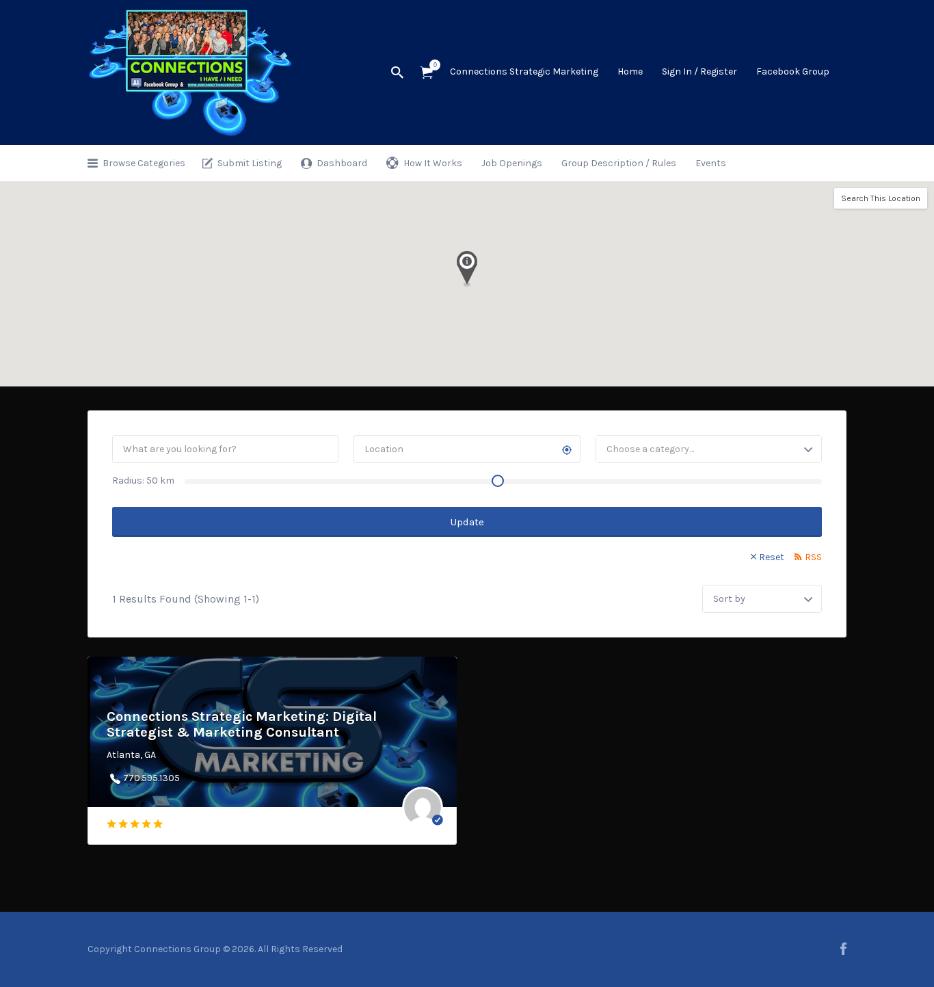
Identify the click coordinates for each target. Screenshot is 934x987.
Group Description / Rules (618, 163)
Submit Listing (249, 163)
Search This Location (880, 198)
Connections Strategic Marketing (524, 71)
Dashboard (342, 163)
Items (427, 73)
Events (710, 163)
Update (467, 522)
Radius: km (143, 480)
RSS (813, 557)
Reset (771, 557)
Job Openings (511, 163)
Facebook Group (792, 71)
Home (630, 71)
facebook (843, 948)
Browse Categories (144, 163)
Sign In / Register (699, 71)
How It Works (432, 163)
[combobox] (709, 449)
